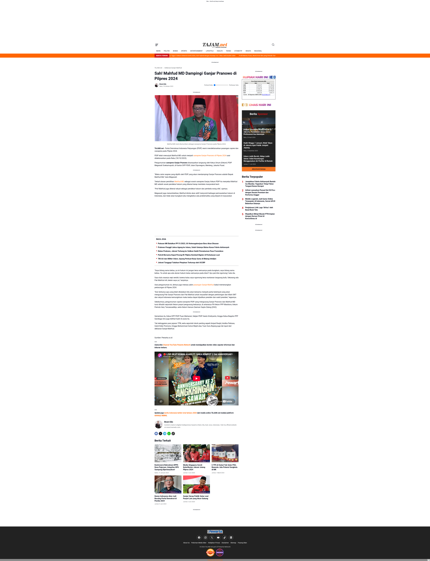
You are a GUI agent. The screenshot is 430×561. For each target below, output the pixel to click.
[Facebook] (156, 433)
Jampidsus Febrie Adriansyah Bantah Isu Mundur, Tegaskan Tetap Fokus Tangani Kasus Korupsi (260, 183)
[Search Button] (273, 45)
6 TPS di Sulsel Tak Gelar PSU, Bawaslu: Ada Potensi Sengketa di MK (224, 467)
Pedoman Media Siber (198, 543)
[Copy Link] (173, 433)
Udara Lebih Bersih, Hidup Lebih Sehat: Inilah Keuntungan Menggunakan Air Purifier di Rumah (258, 158)
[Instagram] (205, 537)
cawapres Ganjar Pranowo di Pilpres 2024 (209, 155)
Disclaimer (225, 543)
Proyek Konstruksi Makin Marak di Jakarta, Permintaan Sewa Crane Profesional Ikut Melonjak (257, 132)
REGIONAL (258, 51)
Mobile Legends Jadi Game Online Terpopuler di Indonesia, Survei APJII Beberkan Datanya (260, 201)
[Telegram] (164, 433)
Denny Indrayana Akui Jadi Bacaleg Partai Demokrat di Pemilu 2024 (166, 498)
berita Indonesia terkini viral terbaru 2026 (180, 413)
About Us (186, 543)
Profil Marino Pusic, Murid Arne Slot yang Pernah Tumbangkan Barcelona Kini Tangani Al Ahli (245, 55)
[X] (160, 433)
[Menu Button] (157, 45)
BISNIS (175, 51)
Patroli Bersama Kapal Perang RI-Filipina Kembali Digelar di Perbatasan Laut (189, 255)
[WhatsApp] (169, 433)
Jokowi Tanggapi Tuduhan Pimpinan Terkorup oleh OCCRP (181, 263)
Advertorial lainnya (259, 169)
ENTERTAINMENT (196, 51)
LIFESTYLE (210, 51)
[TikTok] (224, 537)
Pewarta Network (224, 547)
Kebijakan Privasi (214, 543)
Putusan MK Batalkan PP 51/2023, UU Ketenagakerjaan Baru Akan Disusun (188, 243)
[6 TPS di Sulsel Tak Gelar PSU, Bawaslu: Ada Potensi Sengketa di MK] (225, 453)
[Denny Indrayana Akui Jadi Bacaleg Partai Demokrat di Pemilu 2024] (168, 484)
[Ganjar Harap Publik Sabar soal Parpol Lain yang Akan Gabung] (196, 484)
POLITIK (167, 51)
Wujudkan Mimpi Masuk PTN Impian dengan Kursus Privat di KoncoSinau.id (260, 216)
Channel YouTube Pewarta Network (176, 345)
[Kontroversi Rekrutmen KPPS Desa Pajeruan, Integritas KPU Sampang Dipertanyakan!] (168, 453)
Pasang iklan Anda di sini (215, 560)
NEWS (158, 51)
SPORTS (184, 51)
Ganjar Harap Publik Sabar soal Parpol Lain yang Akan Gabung (195, 497)
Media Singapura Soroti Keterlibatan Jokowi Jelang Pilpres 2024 (194, 467)
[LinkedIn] (231, 537)
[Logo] (215, 532)
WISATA (248, 51)
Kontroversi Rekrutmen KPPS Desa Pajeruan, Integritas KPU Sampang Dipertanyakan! (167, 467)
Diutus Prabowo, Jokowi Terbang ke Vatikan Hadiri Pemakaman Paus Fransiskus (190, 251)
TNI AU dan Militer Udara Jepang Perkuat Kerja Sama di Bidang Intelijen (187, 259)
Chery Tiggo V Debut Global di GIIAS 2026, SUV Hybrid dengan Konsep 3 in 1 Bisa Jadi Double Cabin (175, 55)
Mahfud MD (179, 181)
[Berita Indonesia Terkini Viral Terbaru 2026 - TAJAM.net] (215, 45)
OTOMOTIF (238, 51)
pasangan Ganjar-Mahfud (204, 285)
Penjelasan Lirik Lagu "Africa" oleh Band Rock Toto (259, 208)
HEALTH (220, 51)
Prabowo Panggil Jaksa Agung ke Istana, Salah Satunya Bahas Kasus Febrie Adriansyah (193, 247)
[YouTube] (218, 537)
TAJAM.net (209, 547)
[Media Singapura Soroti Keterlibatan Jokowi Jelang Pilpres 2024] (196, 453)
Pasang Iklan (242, 543)
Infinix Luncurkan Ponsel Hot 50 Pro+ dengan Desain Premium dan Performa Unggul (260, 192)
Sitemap (233, 543)
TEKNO (228, 51)
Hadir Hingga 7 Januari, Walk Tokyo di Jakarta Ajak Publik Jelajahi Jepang (258, 145)
